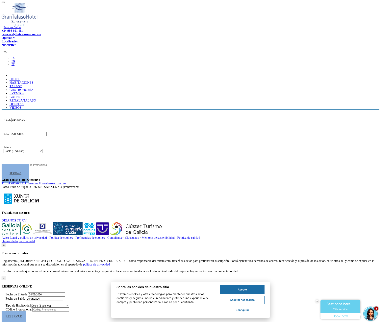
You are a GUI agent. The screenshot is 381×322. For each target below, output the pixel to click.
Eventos (17, 93)
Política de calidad (188, 237)
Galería (17, 97)
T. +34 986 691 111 (14, 183)
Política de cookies (61, 237)
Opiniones (8, 37)
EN (13, 61)
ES (13, 58)
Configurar (242, 309)
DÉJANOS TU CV (14, 220)
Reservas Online (12, 27)
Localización (10, 41)
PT (13, 64)
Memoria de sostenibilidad (158, 237)
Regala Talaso (23, 100)
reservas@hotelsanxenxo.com (21, 34)
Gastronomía (22, 89)
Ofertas (17, 104)
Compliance (115, 237)
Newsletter (9, 45)
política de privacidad (97, 264)
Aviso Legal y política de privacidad (24, 237)
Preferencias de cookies (90, 237)
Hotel (15, 79)
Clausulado (132, 237)
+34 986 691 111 (12, 30)
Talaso (16, 86)
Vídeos (15, 107)
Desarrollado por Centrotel (18, 241)
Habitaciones (21, 82)
